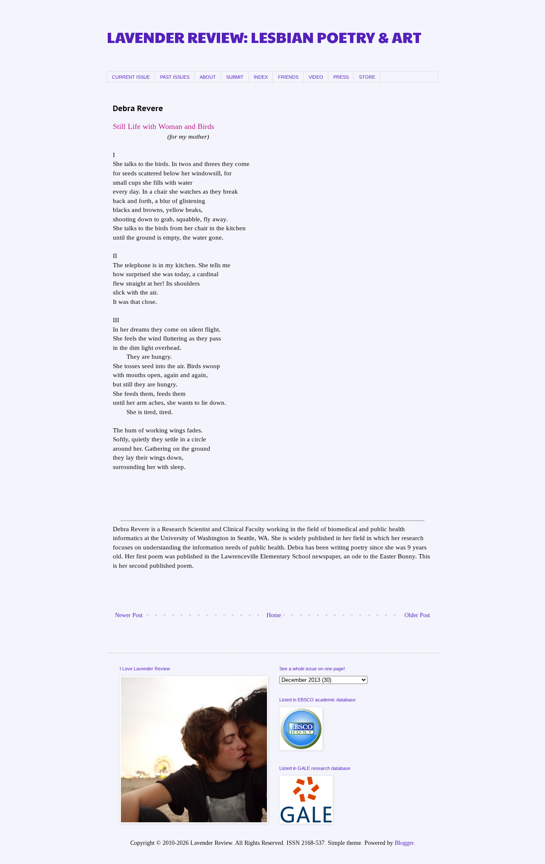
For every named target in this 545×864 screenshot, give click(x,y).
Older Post (417, 615)
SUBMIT (235, 77)
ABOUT (208, 77)
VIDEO (316, 77)
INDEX (261, 77)
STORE (367, 77)
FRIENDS (288, 77)
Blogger (404, 843)
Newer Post (129, 615)
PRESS (341, 77)
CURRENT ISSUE (131, 77)
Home (274, 615)
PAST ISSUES (174, 77)
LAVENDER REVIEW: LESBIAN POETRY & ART (264, 36)
